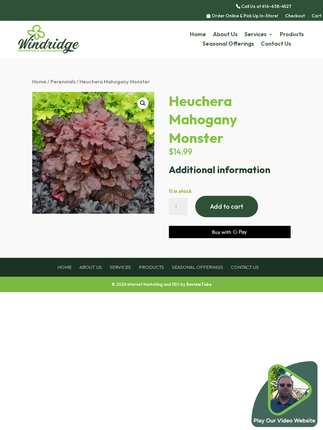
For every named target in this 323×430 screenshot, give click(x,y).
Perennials (62, 81)
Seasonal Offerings (228, 44)
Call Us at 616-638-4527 (265, 6)
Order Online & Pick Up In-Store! (244, 16)
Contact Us (276, 44)
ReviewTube (199, 284)
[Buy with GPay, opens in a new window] (230, 232)
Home (198, 35)
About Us (225, 35)
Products (292, 35)
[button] (143, 103)
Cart (316, 16)
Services (255, 35)
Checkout (295, 16)
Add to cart (226, 206)
